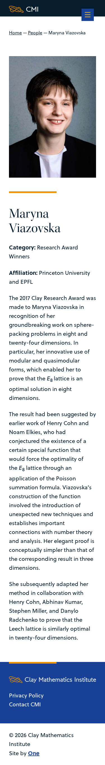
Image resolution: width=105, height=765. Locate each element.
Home (15, 33)
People (35, 33)
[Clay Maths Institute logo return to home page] (52, 9)
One (33, 753)
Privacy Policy (26, 695)
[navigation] (87, 15)
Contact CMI (25, 704)
